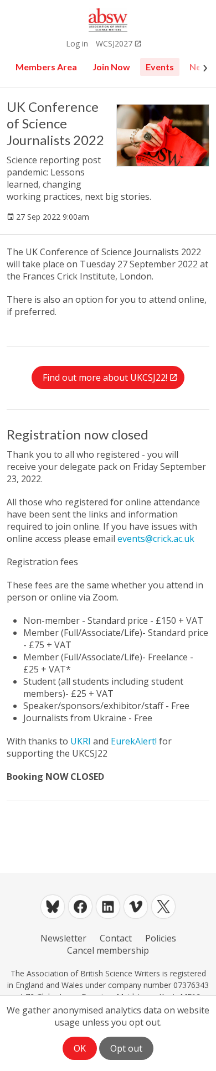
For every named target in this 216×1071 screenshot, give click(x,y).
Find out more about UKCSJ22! (105, 377)
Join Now (111, 66)
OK (80, 1048)
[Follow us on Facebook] (80, 906)
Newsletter (63, 938)
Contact (116, 938)
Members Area (46, 66)
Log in (77, 43)
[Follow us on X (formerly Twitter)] (163, 906)
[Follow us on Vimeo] (135, 906)
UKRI (80, 741)
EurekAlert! (134, 741)
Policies (160, 938)
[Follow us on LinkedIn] (108, 906)
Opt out (126, 1048)
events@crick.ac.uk (155, 538)
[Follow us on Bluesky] (52, 906)
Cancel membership (108, 950)
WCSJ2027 (114, 43)
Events (160, 66)
